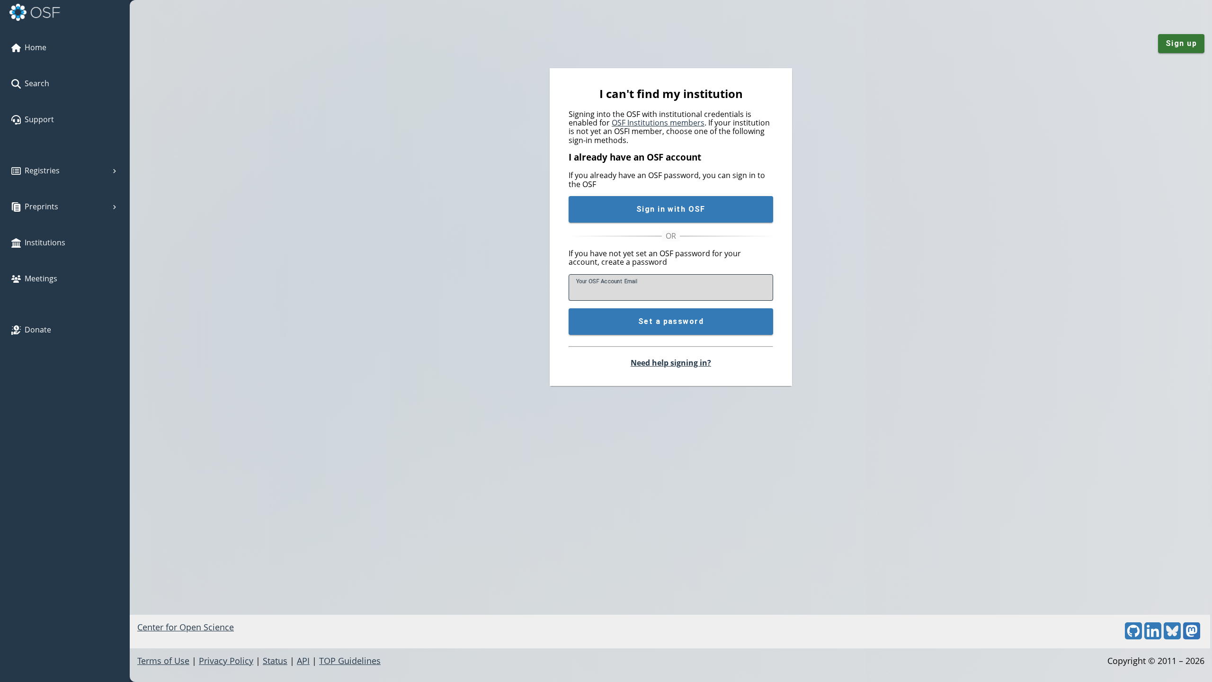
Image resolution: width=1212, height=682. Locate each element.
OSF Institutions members (658, 122)
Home (35, 47)
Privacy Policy (226, 660)
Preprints (41, 206)
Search (37, 83)
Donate (38, 329)
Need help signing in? (671, 363)
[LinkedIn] (1152, 636)
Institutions (45, 242)
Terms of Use (163, 660)
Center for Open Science (185, 627)
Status (275, 660)
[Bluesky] (1172, 636)
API (303, 660)
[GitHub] (1133, 636)
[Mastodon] (1191, 636)
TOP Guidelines (350, 660)
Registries (42, 170)
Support (39, 119)
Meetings (41, 278)
